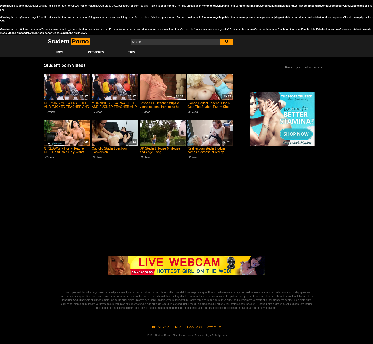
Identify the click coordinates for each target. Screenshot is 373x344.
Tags (131, 52)
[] (226, 42)
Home (59, 52)
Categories (96, 52)
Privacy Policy (193, 327)
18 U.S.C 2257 (160, 327)
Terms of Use (213, 327)
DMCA (177, 327)
